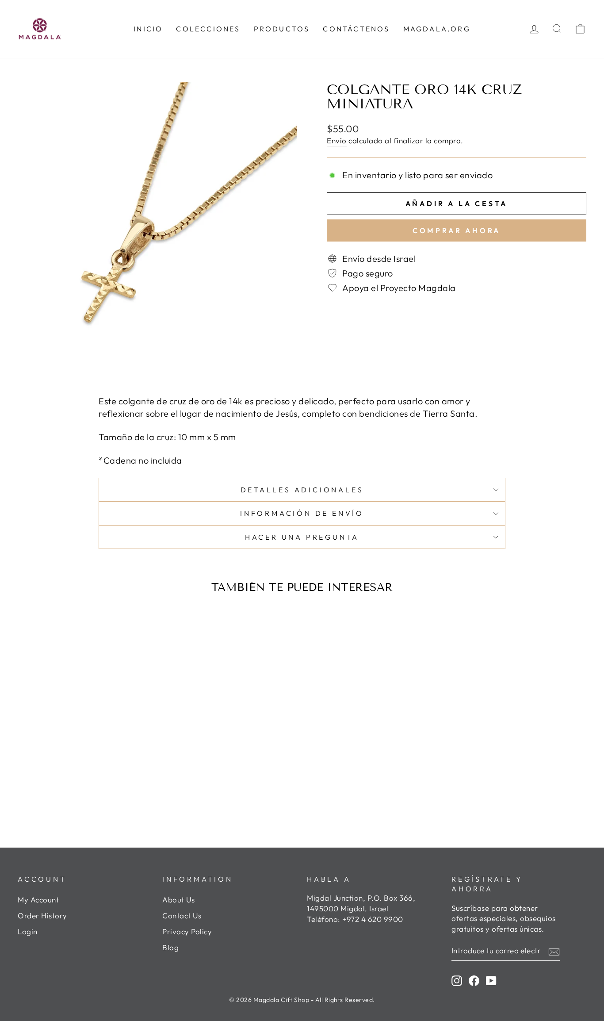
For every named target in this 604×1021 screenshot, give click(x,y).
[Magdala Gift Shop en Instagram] (456, 980)
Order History (42, 915)
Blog (170, 947)
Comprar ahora (457, 230)
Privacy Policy (187, 931)
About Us (178, 899)
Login (28, 931)
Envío (337, 140)
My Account (38, 899)
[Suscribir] (554, 951)
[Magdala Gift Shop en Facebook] (474, 980)
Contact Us (181, 915)
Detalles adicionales (302, 489)
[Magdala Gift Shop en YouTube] (491, 980)
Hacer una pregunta (302, 537)
